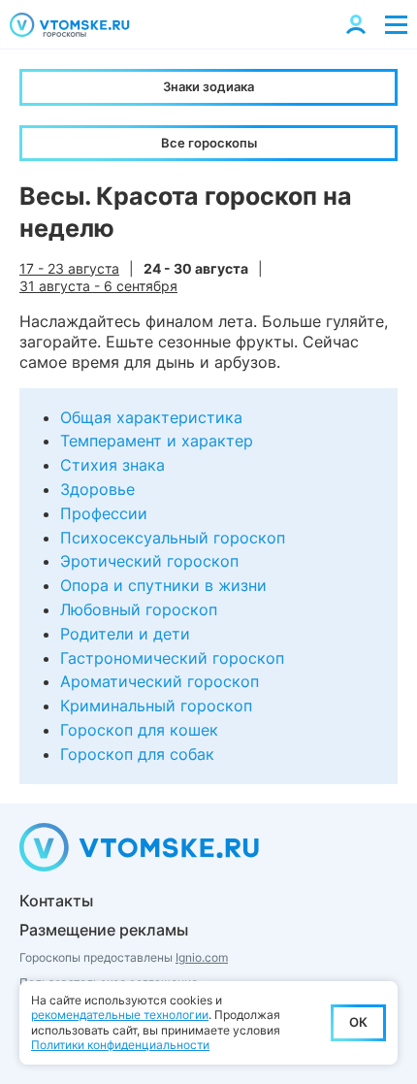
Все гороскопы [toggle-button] (209, 142)
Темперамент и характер (156, 440)
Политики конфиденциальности (120, 1044)
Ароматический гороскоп (159, 681)
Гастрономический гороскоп (172, 658)
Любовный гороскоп (138, 609)
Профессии (103, 513)
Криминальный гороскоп (156, 705)
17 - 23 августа (69, 268)
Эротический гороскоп (149, 561)
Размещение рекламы (103, 929)
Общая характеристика (151, 417)
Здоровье (97, 489)
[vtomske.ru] (70, 25)
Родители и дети (125, 633)
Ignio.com (202, 957)
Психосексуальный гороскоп (172, 537)
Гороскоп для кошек (139, 729)
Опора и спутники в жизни (163, 585)
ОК (358, 1022)
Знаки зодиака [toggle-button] (208, 86)
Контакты (56, 900)
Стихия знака (112, 465)
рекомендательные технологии (119, 1014)
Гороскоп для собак (137, 754)
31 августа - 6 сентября (98, 286)
